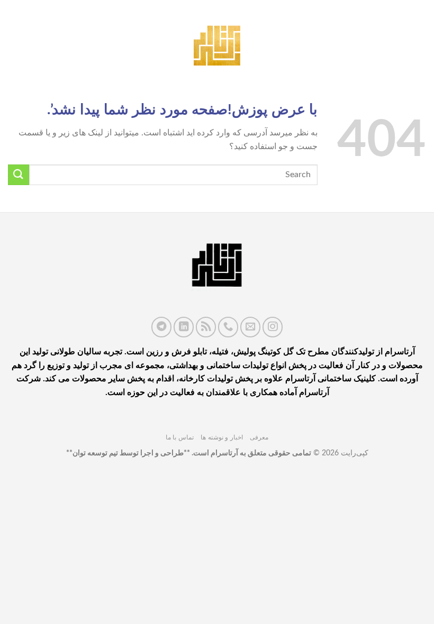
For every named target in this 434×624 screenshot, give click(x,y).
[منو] (419, 42)
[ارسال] (18, 174)
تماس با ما (180, 437)
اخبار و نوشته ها (222, 437)
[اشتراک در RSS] (206, 327)
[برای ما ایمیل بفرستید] (250, 327)
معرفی (259, 437)
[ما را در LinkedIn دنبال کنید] (184, 327)
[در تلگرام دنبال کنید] (161, 327)
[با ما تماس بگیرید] (228, 327)
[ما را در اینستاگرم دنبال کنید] (273, 327)
